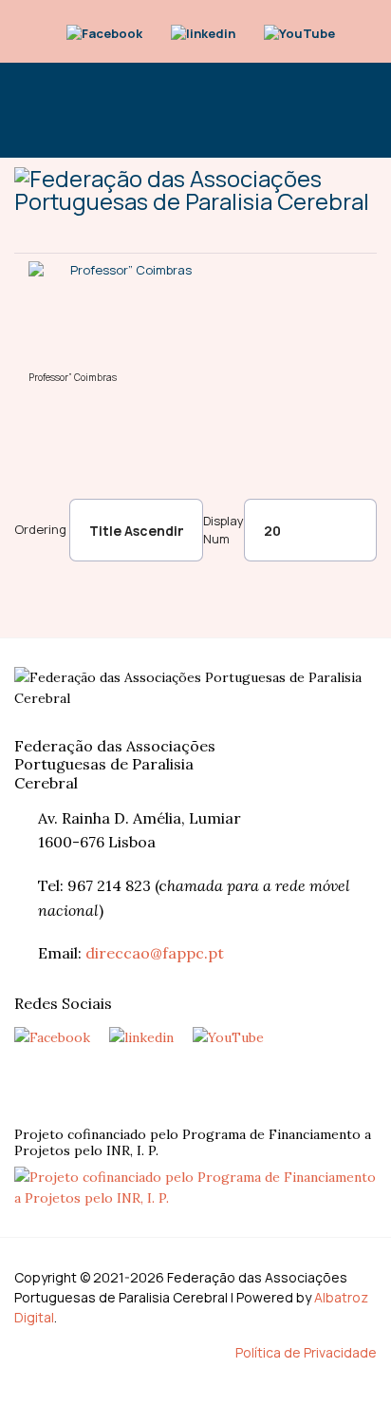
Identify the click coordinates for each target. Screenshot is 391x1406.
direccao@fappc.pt (154, 952)
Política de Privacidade (306, 1352)
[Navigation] (21, 110)
